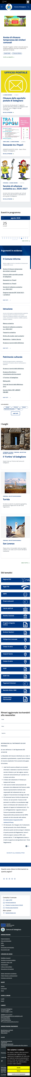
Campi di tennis (8, 654)
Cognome (3, 733)
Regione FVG (7, 579)
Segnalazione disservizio (7, 1044)
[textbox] (12, 879)
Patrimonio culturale (12, 357)
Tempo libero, (6, 141)
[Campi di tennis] (25, 654)
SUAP (5, 668)
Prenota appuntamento (11, 908)
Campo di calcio (8, 646)
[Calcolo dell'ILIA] (25, 609)
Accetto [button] (18, 1067)
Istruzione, (5, 183)
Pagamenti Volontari (9, 683)
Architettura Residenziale (14, 496)
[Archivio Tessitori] (25, 633)
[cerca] (28, 7)
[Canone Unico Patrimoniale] (25, 699)
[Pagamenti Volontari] (25, 684)
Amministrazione (5, 934)
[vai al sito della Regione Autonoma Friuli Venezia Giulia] (4, 1)
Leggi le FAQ (8, 900)
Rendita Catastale (8, 616)
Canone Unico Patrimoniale (7, 698)
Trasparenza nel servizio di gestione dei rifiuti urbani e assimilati (14, 1046)
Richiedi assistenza (10, 902)
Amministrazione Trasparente (9, 1026)
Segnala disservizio (10, 913)
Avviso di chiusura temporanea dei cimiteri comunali (14, 40)
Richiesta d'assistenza (6, 1041)
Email (3, 719)
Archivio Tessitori (8, 632)
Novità (3, 982)
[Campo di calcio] (25, 647)
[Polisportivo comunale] (25, 640)
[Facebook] (2, 1061)
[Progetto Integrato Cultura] (25, 624)
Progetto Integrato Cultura (9, 624)
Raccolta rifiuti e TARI (9, 690)
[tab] (2, 237)
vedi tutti (15, 413)
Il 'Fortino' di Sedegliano (14, 456)
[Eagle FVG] (25, 587)
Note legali (4, 1067)
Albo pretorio (4, 1033)
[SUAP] (25, 669)
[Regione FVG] (25, 580)
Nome (3, 726)
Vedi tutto (25, 241)
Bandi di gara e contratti (7, 1030)
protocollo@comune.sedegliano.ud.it (13, 1016)
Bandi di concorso (5, 1031)
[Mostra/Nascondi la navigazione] (2, 7)
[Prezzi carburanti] (25, 602)
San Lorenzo (8, 543)
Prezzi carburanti (8, 601)
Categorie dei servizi (6, 954)
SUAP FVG (6, 676)
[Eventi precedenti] (3, 218)
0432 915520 (14, 905)
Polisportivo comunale (10, 639)
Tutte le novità (8, 57)
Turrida (6, 499)
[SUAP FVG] (25, 676)
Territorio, (16, 452)
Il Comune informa (7, 95)
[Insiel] (4, 1075)
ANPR (5, 594)
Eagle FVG (6, 587)
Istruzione (7, 308)
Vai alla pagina (8, 112)
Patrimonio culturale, (8, 452)
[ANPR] (25, 594)
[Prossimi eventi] (28, 218)
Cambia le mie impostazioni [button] (18, 1074)
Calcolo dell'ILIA (8, 608)
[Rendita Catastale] (25, 616)
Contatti (3, 1005)
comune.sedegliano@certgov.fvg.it (11, 1022)
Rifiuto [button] (18, 1071)
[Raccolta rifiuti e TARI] (25, 691)
